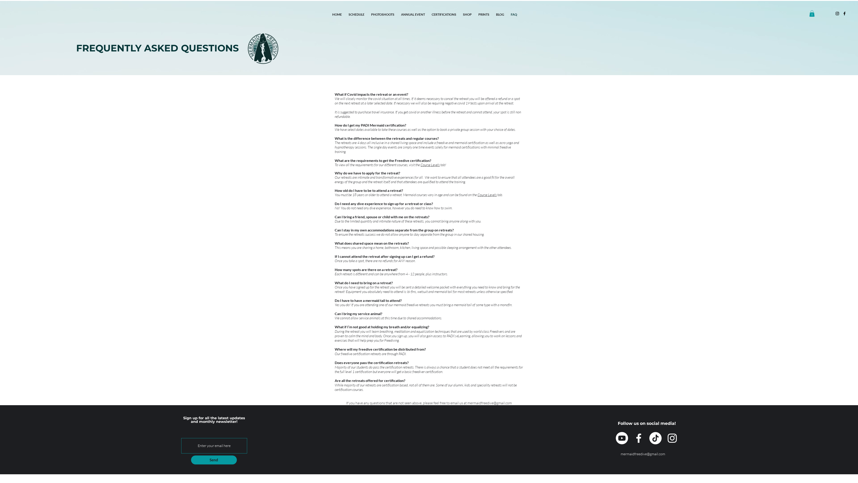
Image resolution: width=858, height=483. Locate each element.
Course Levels (430, 165)
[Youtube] (622, 438)
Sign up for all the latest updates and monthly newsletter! (214, 420)
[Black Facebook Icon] (844, 13)
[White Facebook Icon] (639, 438)
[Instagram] (837, 13)
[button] (812, 13)
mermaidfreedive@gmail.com (489, 403)
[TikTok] (655, 438)
